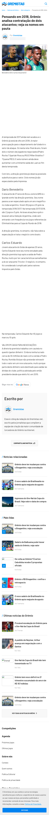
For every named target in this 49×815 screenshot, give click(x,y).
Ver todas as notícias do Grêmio (23, 713)
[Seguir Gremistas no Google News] (16, 383)
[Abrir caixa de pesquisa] (46, 4)
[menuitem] (24, 742)
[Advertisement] (24, 103)
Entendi (24, 810)
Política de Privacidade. (33, 804)
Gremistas (17, 35)
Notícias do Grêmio (13, 10)
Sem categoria (25, 10)
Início (3, 10)
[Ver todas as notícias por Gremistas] (5, 35)
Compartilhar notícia (23, 443)
